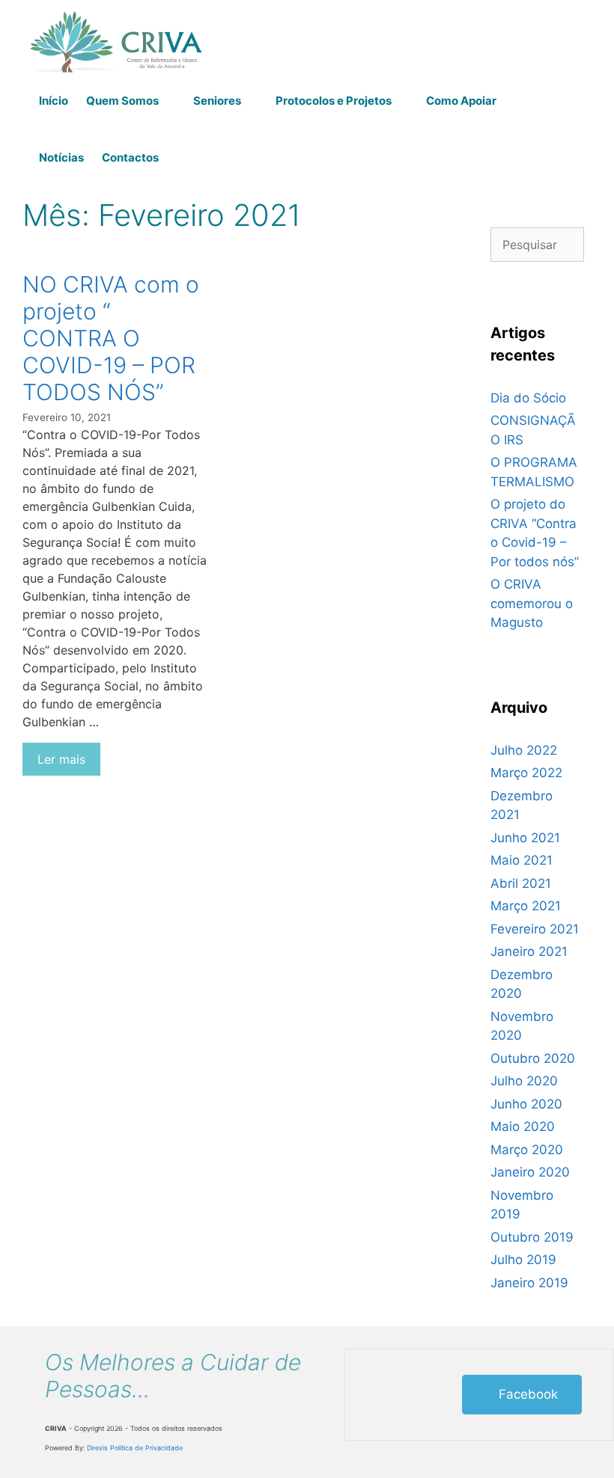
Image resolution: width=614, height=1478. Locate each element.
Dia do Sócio (528, 397)
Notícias (61, 157)
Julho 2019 (523, 1259)
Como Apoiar (461, 100)
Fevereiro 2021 (534, 929)
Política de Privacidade (146, 1448)
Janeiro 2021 (529, 951)
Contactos (130, 157)
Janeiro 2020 (530, 1172)
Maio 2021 (521, 860)
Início (53, 100)
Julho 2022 (523, 750)
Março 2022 (526, 772)
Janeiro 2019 (529, 1282)
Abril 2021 (520, 883)
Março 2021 (525, 905)
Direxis (97, 1448)
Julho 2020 (524, 1080)
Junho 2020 (526, 1104)
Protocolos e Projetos (334, 100)
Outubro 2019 (532, 1237)
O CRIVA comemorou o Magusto (531, 603)
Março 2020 (526, 1149)
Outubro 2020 (532, 1058)
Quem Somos (122, 100)
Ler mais (61, 759)
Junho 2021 (525, 837)
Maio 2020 (522, 1126)
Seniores (217, 100)
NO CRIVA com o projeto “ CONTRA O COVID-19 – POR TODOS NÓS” (110, 338)
